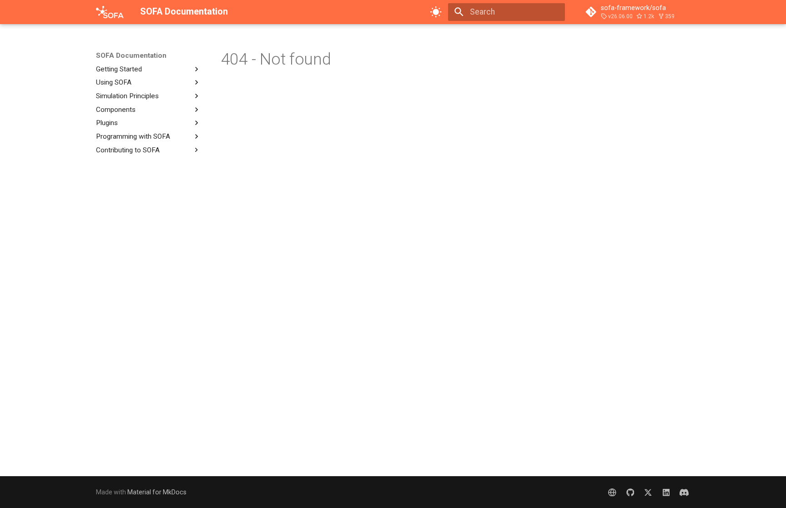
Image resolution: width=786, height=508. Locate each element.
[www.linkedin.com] (666, 492)
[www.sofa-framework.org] (612, 492)
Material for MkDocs (156, 492)
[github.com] (630, 492)
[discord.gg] (684, 492)
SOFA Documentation (131, 55)
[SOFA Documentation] (110, 12)
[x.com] (648, 492)
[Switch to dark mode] (436, 12)
